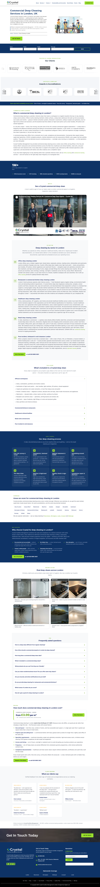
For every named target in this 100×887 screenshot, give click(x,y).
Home (11, 33)
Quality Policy (57, 880)
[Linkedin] (14, 864)
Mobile (38, 46)
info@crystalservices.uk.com (45, 864)
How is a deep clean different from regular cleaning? (30, 644)
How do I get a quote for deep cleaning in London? (29, 693)
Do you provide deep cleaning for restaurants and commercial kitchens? (36, 682)
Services (42, 3)
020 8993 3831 (41, 856)
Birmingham (54, 516)
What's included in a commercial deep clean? (28, 661)
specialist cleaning (72, 348)
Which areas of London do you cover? (26, 687)
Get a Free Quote (19, 354)
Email (25, 46)
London (27, 874)
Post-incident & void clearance (24, 424)
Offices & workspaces (21, 378)
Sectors (48, 3)
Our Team (25, 880)
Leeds (58, 516)
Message (53, 46)
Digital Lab (67, 884)
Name (11, 46)
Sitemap (75, 880)
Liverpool (63, 516)
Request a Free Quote (20, 760)
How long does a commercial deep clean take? (28, 655)
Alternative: (67, 861)
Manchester (47, 516)
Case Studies (41, 880)
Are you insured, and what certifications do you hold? (30, 677)
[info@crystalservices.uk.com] (36, 865)
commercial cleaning (79, 152)
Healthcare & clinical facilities (23, 413)
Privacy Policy (49, 880)
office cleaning (67, 152)
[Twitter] (12, 864)
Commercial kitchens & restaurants (25, 408)
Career (34, 880)
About (37, 3)
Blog (80, 3)
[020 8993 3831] (36, 856)
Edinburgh (70, 516)
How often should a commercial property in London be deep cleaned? (35, 650)
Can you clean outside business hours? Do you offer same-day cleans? (35, 671)
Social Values (70, 3)
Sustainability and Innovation (59, 3)
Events (75, 3)
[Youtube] (10, 864)
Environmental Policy (67, 880)
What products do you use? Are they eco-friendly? (29, 666)
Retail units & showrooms (22, 418)
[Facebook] (7, 864)
